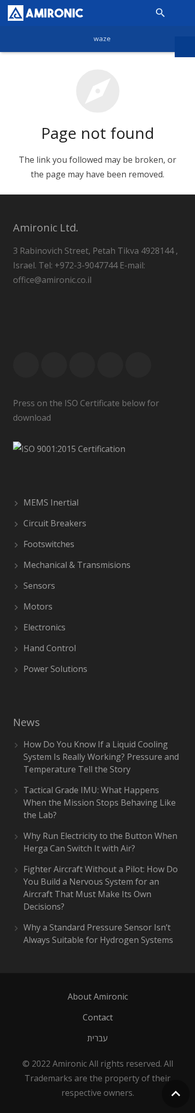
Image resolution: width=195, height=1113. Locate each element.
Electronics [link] (44, 627)
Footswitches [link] (48, 544)
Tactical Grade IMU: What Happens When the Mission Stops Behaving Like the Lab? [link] (99, 802)
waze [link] (102, 38)
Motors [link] (38, 606)
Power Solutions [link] (55, 669)
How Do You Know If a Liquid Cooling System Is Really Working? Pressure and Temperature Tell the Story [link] (101, 757)
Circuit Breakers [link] (54, 523)
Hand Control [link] (49, 648)
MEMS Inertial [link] (51, 502)
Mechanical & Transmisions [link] (77, 565)
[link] (45, 13)
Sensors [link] (39, 585)
